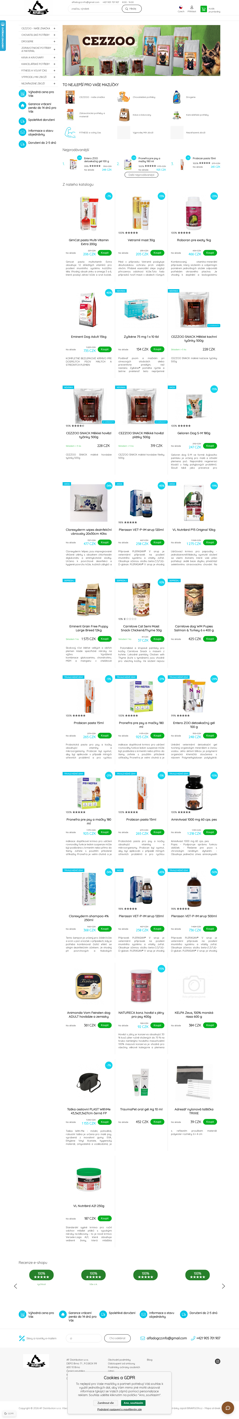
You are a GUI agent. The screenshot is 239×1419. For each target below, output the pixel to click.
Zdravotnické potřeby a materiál (36, 49)
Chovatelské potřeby (35, 34)
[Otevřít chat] (228, 1408)
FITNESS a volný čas (34, 70)
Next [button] (223, 1286)
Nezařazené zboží (33, 83)
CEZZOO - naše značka (35, 28)
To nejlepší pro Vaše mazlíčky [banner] (38, 7)
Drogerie (27, 41)
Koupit (104, 252)
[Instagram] (217, 1361)
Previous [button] (15, 1286)
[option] (141, 50)
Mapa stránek (212, 1408)
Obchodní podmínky (119, 1359)
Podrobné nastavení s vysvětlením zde (119, 1409)
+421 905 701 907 (111, 2)
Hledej (132, 8)
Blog (149, 1359)
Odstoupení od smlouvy (121, 1363)
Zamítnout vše (106, 1403)
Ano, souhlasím (133, 1403)
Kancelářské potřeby (35, 64)
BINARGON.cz (194, 1408)
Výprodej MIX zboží (33, 77)
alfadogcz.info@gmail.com (85, 2)
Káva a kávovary (32, 57)
